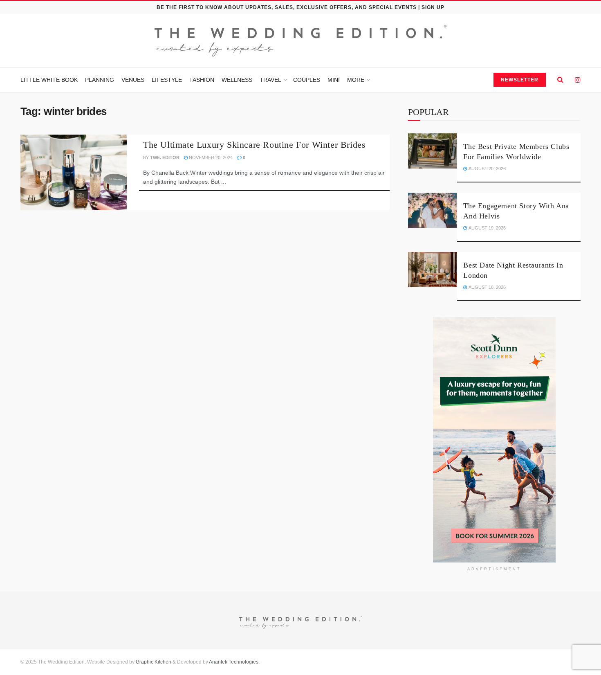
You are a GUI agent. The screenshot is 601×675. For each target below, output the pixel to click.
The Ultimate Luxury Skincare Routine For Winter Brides (254, 145)
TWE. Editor (164, 157)
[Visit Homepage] (300, 40)
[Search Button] (560, 80)
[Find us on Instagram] (578, 80)
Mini (333, 79)
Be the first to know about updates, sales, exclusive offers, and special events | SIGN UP (300, 7)
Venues (132, 79)
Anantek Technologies (233, 662)
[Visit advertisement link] (494, 439)
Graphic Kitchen (153, 662)
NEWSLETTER (519, 80)
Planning (99, 79)
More (355, 79)
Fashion (201, 79)
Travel (270, 79)
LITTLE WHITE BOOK (49, 79)
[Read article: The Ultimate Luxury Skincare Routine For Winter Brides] (73, 173)
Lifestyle (167, 79)
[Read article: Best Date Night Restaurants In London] (432, 269)
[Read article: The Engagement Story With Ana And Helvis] (432, 210)
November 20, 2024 (210, 157)
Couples (306, 79)
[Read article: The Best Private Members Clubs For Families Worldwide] (432, 151)
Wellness (237, 79)
